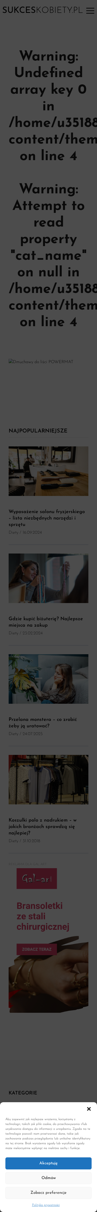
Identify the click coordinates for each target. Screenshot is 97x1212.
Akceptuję (48, 1163)
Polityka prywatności (46, 1205)
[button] (89, 1109)
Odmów (48, 1178)
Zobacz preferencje (48, 1193)
